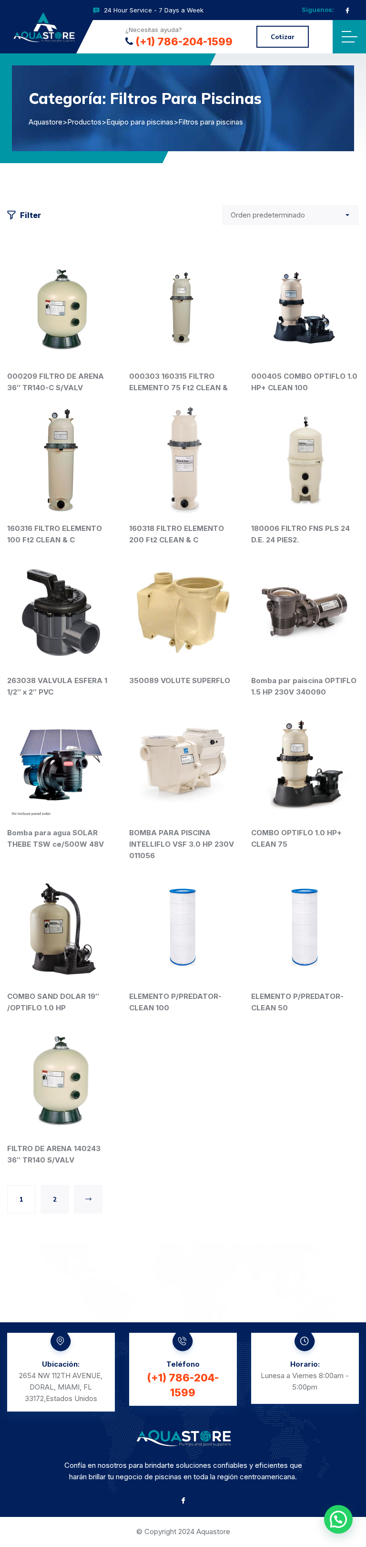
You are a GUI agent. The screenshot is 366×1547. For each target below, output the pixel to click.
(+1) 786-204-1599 (184, 41)
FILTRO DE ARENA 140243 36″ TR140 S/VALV (54, 1154)
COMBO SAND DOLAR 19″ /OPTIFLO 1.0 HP (53, 1002)
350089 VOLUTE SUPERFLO (179, 680)
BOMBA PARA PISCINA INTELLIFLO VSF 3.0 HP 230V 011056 (181, 844)
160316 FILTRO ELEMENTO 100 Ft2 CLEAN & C (54, 534)
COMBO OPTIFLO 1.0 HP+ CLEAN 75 (296, 838)
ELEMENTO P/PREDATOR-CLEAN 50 (297, 1002)
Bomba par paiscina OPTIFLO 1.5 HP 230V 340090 (303, 686)
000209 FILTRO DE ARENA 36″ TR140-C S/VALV (55, 382)
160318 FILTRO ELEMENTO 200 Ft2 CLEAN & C (176, 534)
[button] (338, 1519)
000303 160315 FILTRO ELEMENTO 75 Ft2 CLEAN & (178, 382)
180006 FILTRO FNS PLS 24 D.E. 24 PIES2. (300, 534)
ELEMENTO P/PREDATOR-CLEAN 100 (175, 1002)
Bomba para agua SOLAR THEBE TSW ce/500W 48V (55, 838)
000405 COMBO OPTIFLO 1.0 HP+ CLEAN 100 (304, 382)
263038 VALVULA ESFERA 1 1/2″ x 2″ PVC (57, 686)
